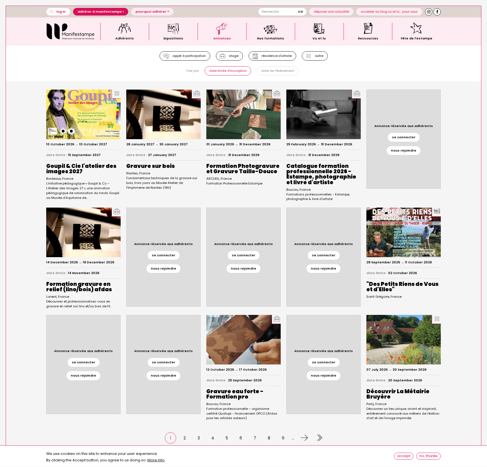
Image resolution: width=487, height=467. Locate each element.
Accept (403, 456)
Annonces (222, 38)
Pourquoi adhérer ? (152, 11)
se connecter (403, 137)
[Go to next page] (302, 438)
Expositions (173, 38)
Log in (61, 11)
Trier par (192, 71)
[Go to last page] (316, 438)
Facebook (437, 11)
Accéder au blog (389, 11)
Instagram (428, 11)
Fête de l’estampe (416, 38)
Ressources (368, 38)
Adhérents (124, 38)
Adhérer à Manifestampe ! (101, 11)
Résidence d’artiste (277, 56)
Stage (233, 56)
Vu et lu (319, 38)
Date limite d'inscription (228, 70)
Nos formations (270, 38)
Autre (319, 56)
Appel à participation (189, 56)
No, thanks (428, 456)
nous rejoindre (403, 150)
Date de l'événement (277, 70)
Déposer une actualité (331, 11)
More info (156, 460)
